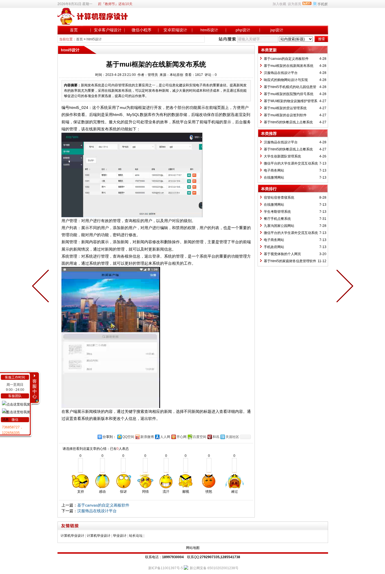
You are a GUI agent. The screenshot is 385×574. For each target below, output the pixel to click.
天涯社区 (232, 437)
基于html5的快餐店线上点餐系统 (288, 122)
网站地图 (193, 548)
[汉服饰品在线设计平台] (41, 287)
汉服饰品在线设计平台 (97, 511)
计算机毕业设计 (72, 536)
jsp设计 (276, 30)
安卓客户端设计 (107, 30)
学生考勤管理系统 (277, 212)
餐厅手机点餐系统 (277, 219)
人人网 (165, 437)
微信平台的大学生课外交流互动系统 (291, 163)
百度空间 (199, 437)
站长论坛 (136, 536)
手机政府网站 (274, 247)
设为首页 (294, 4)
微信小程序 (141, 30)
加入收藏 (279, 4)
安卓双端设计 (175, 30)
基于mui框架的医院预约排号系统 (288, 94)
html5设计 (209, 30)
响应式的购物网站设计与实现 (286, 80)
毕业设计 (120, 536)
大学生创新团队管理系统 (282, 156)
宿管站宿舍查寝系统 (279, 198)
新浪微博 (147, 437)
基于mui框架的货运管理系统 (285, 108)
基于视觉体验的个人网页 (282, 254)
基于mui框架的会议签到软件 (285, 115)
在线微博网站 (274, 177)
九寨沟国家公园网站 (279, 226)
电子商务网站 (274, 170)
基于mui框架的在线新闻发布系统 (288, 66)
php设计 (243, 30)
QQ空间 (128, 437)
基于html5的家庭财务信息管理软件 (290, 261)
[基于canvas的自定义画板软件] (343, 287)
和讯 (216, 437)
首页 (74, 30)
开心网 (181, 437)
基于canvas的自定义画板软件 (103, 505)
